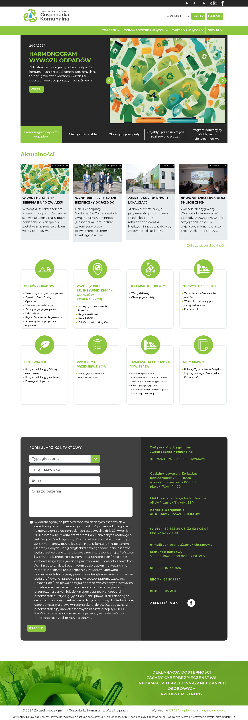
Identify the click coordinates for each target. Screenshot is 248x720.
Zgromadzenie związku (144, 30)
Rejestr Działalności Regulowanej (43, 317)
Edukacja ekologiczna (37, 381)
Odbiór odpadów (39, 286)
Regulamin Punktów (89, 314)
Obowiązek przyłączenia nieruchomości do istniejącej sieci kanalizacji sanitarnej (149, 389)
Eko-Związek (35, 362)
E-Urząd (215, 16)
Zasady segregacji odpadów (41, 309)
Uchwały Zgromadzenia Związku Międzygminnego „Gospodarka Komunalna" (202, 373)
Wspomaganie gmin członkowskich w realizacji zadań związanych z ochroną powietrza (149, 377)
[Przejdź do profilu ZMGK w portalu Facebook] (187, 603)
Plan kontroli (191, 309)
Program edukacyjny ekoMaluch (43, 377)
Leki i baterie (32, 313)
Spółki (214, 30)
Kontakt (174, 16)
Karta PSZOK (85, 318)
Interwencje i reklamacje (39, 305)
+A (203, 3)
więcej (36, 89)
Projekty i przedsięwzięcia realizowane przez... (165, 134)
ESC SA (174, 710)
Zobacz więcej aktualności (206, 245)
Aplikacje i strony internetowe (203, 710)
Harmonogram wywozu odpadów (60, 57)
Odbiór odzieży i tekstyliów (93, 322)
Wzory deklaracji (140, 293)
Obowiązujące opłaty (124, 134)
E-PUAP (198, 16)
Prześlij (36, 628)
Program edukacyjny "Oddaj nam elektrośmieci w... (207, 134)
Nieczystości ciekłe (83, 134)
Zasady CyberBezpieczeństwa (182, 678)
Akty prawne (194, 362)
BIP (187, 16)
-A (186, 3)
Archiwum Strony (181, 694)
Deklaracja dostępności (181, 672)
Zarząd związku (186, 30)
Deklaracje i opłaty (147, 286)
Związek (109, 30)
